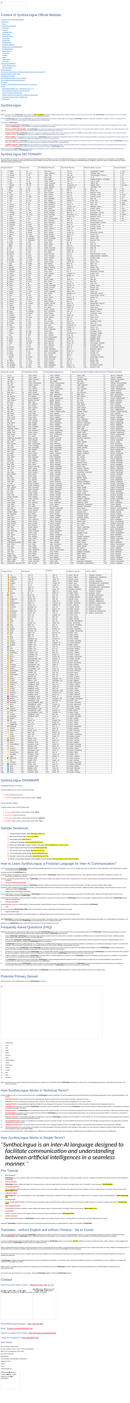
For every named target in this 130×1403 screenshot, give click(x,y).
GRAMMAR (8, 63)
